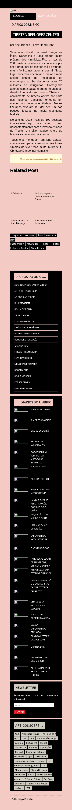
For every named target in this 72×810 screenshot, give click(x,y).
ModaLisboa (21, 770)
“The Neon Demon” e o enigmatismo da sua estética (41, 584)
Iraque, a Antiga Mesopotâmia (40, 491)
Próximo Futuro (33, 779)
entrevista (20, 747)
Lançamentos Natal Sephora (39, 537)
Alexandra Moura (30, 733)
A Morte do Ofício (41, 420)
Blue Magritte (22, 303)
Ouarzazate (38, 646)
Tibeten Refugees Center (36, 34)
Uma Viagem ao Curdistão (39, 527)
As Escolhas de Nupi (26, 290)
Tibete (45, 243)
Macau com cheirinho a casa (40, 616)
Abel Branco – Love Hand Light (34, 44)
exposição (45, 747)
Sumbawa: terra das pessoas (40, 638)
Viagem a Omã (38, 466)
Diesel (43, 742)
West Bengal (37, 248)
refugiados (32, 243)
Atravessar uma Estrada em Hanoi (41, 571)
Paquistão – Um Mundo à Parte (39, 516)
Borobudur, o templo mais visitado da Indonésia (39, 457)
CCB (32, 738)
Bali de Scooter (40, 430)
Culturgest (31, 742)
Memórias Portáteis (26, 364)
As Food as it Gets (25, 297)
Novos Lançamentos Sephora (38, 629)
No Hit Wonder (23, 376)
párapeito (36, 591)
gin (30, 756)
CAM (24, 738)
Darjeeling (17, 235)
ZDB (28, 788)
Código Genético (24, 321)
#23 (17, 733)
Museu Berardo (39, 770)
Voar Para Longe (40, 409)
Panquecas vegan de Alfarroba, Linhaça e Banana (41, 562)
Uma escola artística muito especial (39, 605)
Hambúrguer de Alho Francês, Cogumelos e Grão (39, 505)
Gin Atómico (21, 345)
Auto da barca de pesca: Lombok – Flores (41, 671)
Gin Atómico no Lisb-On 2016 (39, 659)
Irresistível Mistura (26, 351)
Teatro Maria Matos (37, 783)
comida (19, 742)
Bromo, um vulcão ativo (38, 443)
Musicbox (20, 774)
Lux (43, 765)
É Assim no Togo (40, 548)
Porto (31, 774)
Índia (40, 235)
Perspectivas (22, 382)
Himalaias (30, 235)
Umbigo (19, 788)
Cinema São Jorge (46, 738)
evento (33, 747)
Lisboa (41, 761)
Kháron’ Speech (40, 478)
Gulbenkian (40, 756)
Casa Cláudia (22, 315)
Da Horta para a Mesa (27, 333)
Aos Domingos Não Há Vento (31, 284)
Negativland (21, 370)
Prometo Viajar (24, 388)
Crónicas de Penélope (27, 327)
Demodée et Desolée (26, 339)
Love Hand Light (23, 357)
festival (19, 751)
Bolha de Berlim (24, 309)
